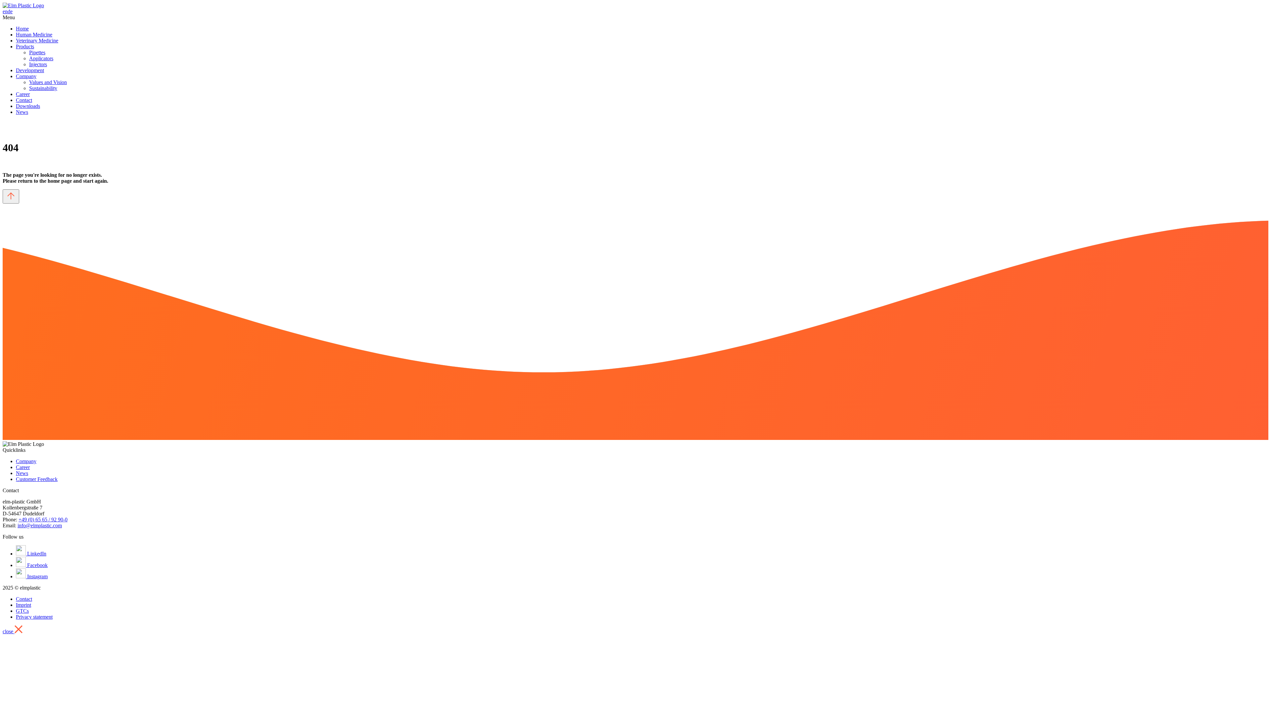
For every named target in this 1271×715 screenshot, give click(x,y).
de (10, 11)
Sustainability (43, 88)
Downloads (28, 106)
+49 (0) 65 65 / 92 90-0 (43, 519)
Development (30, 70)
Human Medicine (34, 34)
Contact (24, 100)
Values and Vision (48, 82)
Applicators (41, 58)
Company (26, 76)
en (5, 11)
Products (25, 46)
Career (23, 94)
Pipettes (37, 52)
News (22, 112)
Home (22, 28)
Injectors (38, 64)
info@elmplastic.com (40, 525)
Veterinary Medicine (37, 40)
